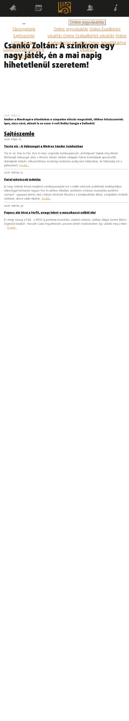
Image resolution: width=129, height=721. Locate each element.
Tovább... (24, 166)
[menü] (24, 23)
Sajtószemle (24, 36)
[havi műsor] (39, 8)
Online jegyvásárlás (71, 29)
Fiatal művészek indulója (22, 179)
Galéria (34, 49)
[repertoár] (13, 8)
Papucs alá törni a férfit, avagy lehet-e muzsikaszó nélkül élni (50, 212)
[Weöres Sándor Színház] (64, 8)
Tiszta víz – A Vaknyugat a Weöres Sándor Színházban (43, 146)
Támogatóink (23, 29)
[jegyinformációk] (116, 8)
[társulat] (90, 8)
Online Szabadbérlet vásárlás (88, 36)
